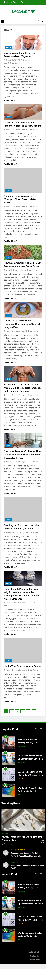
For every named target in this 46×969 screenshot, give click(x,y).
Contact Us (34, 956)
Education (15, 862)
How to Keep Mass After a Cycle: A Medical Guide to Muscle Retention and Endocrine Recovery (22, 388)
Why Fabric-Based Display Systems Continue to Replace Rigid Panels (30, 775)
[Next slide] (43, 2)
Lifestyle (21, 762)
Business (21, 746)
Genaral (21, 795)
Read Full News (10, 100)
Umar (8, 270)
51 (28, 711)
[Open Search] (39, 21)
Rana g (8, 532)
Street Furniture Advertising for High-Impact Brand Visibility (30, 791)
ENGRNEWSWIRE (13, 60)
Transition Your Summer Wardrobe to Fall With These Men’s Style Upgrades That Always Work (26, 856)
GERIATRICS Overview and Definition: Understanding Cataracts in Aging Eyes (22, 324)
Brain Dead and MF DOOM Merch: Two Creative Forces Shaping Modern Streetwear (31, 759)
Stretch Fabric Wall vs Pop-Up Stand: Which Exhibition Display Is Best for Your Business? (20, 2)
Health (8, 47)
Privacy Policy (34, 960)
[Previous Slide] (39, 2)
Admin (8, 129)
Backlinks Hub (11, 602)
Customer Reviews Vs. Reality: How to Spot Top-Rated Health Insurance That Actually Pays (22, 454)
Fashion (4, 833)
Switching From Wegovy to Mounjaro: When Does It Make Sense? (20, 199)
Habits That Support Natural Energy (22, 666)
